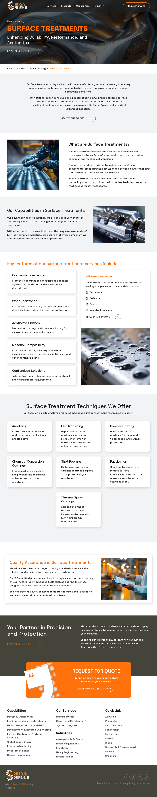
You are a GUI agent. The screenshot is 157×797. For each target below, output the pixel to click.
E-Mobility (62, 748)
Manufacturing (38, 69)
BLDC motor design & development (28, 721)
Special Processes (18, 755)
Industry (98, 6)
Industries (64, 733)
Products (66, 6)
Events (109, 738)
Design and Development (71, 721)
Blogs (108, 743)
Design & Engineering (20, 717)
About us (110, 717)
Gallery (109, 752)
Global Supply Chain (19, 742)
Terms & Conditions (108, 783)
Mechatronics (64, 757)
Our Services (66, 710)
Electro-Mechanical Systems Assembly (24, 736)
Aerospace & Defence (69, 739)
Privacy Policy (127, 783)
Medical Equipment (67, 744)
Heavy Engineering (67, 752)
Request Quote (136, 6)
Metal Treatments (18, 751)
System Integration (68, 725)
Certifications (114, 725)
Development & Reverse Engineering (29, 730)
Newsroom (111, 734)
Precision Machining (19, 746)
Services (51, 6)
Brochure (111, 756)
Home (10, 69)
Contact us (143, 783)
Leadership (112, 730)
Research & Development (120, 747)
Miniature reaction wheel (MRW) (26, 725)
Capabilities (83, 6)
